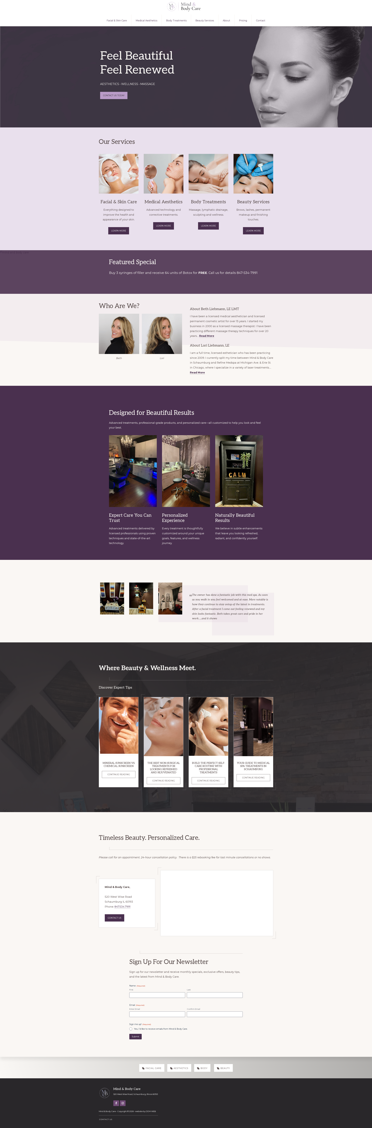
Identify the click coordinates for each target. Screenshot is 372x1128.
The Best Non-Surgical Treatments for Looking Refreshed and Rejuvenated (163, 768)
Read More (206, 336)
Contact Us (114, 918)
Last (189, 990)
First (131, 990)
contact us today (114, 95)
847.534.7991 (122, 906)
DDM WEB (151, 1111)
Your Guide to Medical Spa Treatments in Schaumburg (253, 766)
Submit (135, 1036)
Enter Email (134, 1009)
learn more (163, 225)
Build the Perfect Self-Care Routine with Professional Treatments (208, 768)
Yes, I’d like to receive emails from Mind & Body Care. (161, 1029)
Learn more (118, 230)
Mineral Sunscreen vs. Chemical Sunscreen (119, 765)
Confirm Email (193, 1009)
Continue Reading (121, 775)
